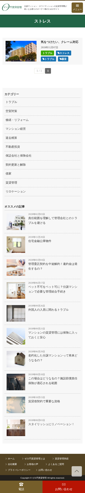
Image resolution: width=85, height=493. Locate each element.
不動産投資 (13, 146)
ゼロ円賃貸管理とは (35, 458)
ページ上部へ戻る (77, 471)
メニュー (77, 9)
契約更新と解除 (16, 164)
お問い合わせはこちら (63, 487)
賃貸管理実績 (61, 458)
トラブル (11, 102)
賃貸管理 (11, 182)
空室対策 (11, 111)
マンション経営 (16, 128)
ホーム (11, 458)
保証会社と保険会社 (19, 155)
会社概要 (12, 464)
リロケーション (16, 191)
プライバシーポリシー (19, 470)
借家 (8, 173)
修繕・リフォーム (17, 119)
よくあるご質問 (56, 464)
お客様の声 (32, 464)
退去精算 (11, 137)
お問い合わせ (45, 470)
